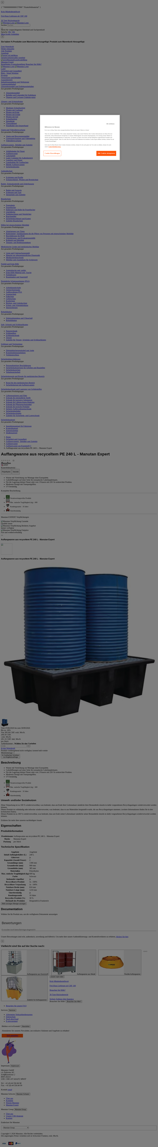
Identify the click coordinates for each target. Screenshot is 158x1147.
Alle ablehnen (110, 123)
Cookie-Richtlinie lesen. (54, 146)
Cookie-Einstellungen (52, 153)
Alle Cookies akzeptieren (106, 153)
